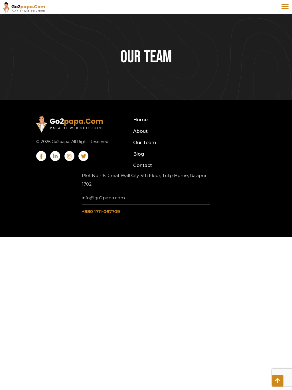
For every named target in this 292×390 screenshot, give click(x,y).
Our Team (144, 142)
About (140, 131)
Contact (142, 165)
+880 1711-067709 (101, 211)
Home (140, 119)
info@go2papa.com (103, 197)
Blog (138, 154)
